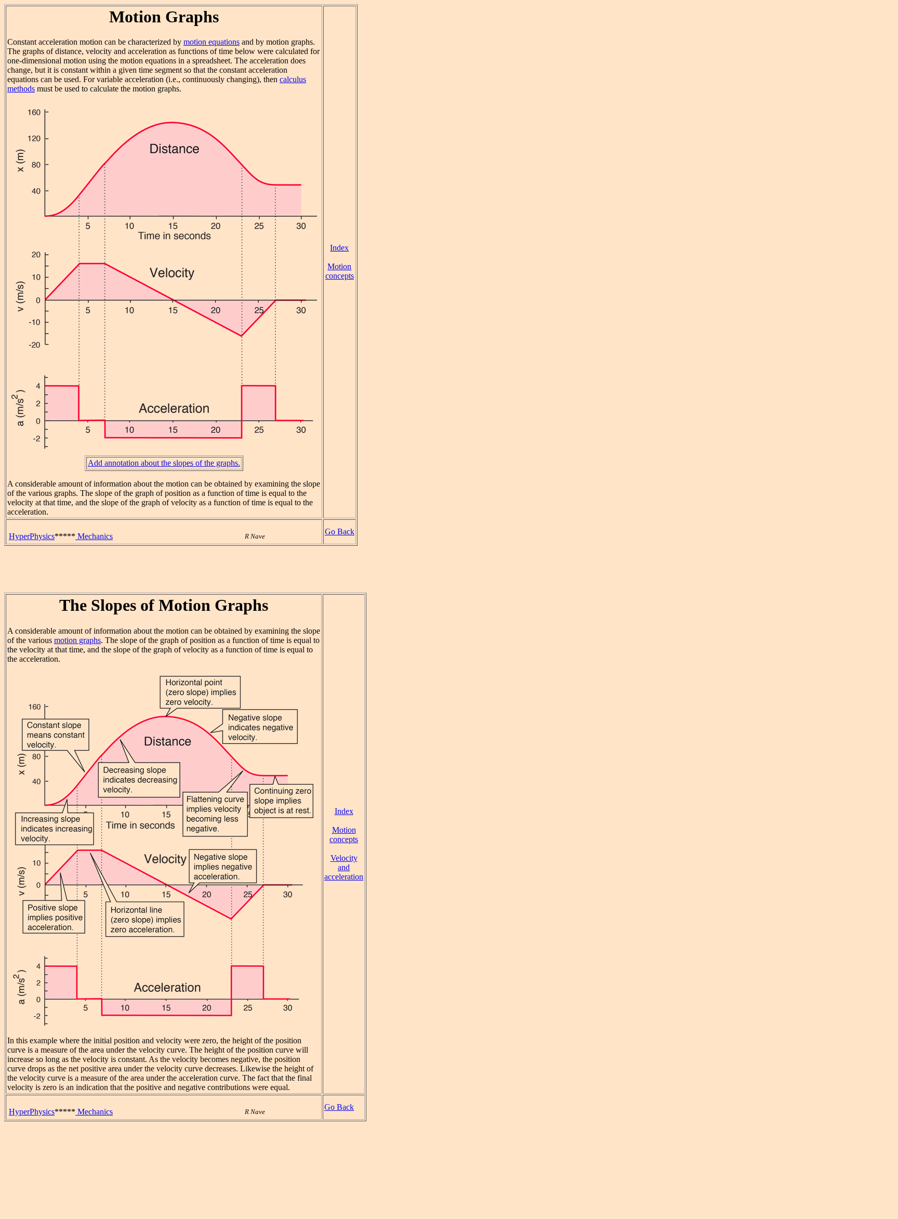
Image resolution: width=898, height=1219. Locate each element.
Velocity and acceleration (343, 867)
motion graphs (77, 640)
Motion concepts (339, 271)
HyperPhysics (32, 536)
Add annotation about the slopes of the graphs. (164, 462)
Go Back (339, 531)
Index (339, 247)
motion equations (211, 41)
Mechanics (94, 536)
